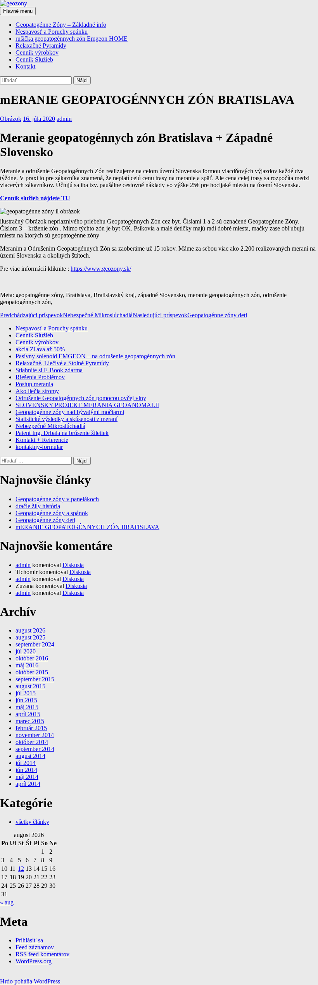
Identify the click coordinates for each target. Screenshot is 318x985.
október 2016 (32, 658)
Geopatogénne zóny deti (190, 315)
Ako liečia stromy (37, 391)
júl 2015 (26, 693)
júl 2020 (26, 651)
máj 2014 (27, 777)
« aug (7, 902)
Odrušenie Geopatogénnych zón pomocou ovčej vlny (81, 398)
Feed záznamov (35, 947)
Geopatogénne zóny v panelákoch (57, 499)
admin (64, 118)
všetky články (32, 821)
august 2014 (30, 756)
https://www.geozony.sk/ (101, 268)
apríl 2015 (28, 714)
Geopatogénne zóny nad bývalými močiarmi (70, 412)
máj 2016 (27, 665)
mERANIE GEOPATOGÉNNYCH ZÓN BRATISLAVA (87, 527)
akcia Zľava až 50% (40, 349)
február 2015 (31, 728)
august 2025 (30, 637)
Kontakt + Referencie (42, 440)
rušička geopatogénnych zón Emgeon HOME (72, 38)
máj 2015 (27, 707)
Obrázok (10, 118)
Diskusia (73, 565)
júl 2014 (26, 763)
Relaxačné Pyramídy (41, 45)
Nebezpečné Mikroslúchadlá (66, 315)
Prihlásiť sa (29, 940)
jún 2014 (26, 770)
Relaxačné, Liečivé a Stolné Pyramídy (62, 363)
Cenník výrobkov (37, 52)
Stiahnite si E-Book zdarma (49, 370)
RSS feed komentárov (42, 954)
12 (21, 868)
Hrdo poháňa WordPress (30, 981)
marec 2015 (30, 721)
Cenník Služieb (34, 59)
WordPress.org (34, 961)
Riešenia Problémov (40, 377)
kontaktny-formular (39, 447)
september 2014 (35, 749)
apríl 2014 (28, 783)
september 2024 (35, 644)
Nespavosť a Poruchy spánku (52, 31)
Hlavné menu (18, 11)
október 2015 (32, 672)
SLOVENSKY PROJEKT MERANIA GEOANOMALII (87, 405)
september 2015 (35, 679)
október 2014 (32, 742)
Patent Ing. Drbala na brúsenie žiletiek (62, 433)
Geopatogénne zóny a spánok (52, 513)
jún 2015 (26, 700)
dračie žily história (38, 506)
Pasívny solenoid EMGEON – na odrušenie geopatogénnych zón (95, 356)
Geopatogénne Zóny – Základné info (61, 24)
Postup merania (34, 384)
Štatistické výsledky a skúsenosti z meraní (67, 419)
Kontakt (25, 66)
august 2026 (30, 630)
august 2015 (30, 686)
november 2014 (35, 735)
